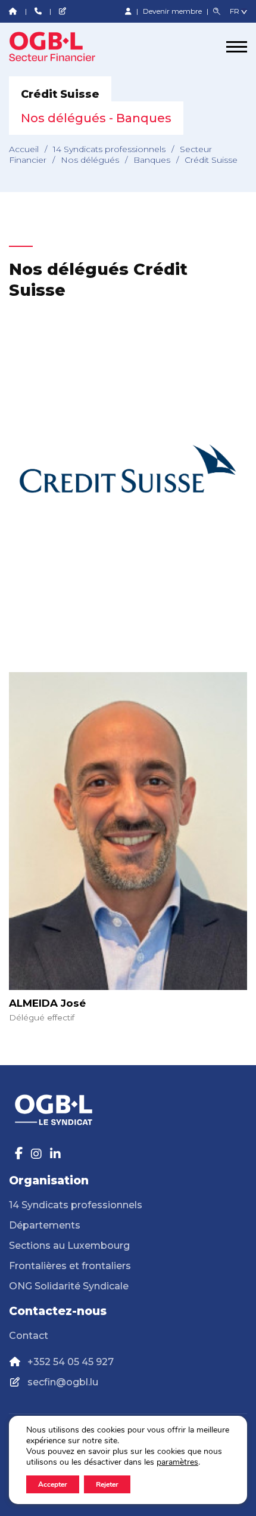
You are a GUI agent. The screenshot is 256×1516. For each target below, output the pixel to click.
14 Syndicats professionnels (109, 149)
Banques (151, 159)
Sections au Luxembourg (69, 1245)
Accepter (52, 1484)
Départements (44, 1225)
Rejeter (107, 1484)
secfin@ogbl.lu (62, 1382)
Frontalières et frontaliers (70, 1265)
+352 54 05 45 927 (70, 1362)
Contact (28, 1335)
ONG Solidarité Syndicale (69, 1286)
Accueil (24, 149)
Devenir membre (173, 11)
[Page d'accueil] (53, 46)
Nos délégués (90, 159)
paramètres (177, 1462)
